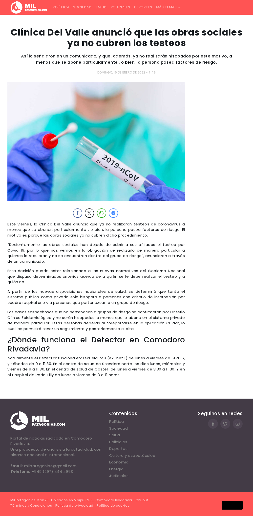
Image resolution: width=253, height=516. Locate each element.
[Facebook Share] (77, 213)
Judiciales (118, 475)
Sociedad (82, 7)
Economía (118, 462)
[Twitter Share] (89, 213)
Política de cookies (113, 505)
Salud (101, 7)
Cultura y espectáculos (132, 455)
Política (61, 7)
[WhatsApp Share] (101, 213)
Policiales (120, 7)
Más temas (166, 7)
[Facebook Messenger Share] (113, 213)
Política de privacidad (74, 505)
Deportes (143, 7)
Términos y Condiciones (31, 505)
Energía (116, 469)
